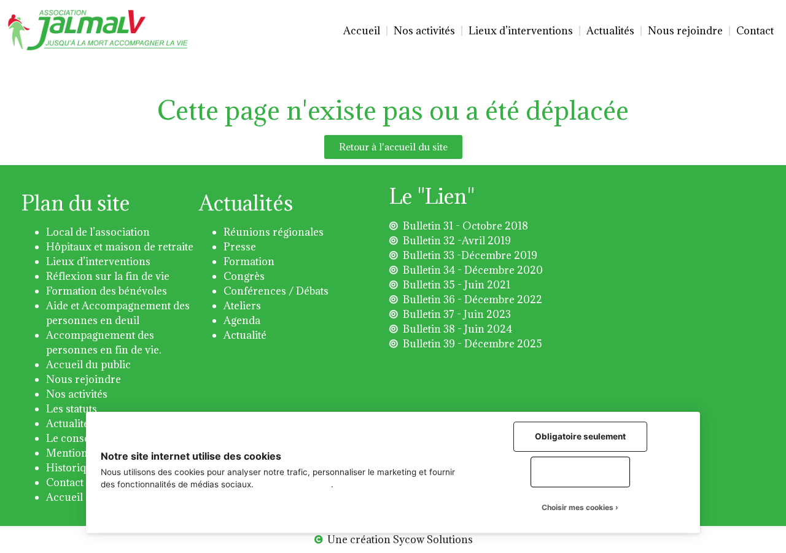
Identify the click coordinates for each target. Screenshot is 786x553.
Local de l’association (98, 232)
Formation (249, 261)
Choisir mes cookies (577, 507)
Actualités (610, 30)
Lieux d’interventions (521, 30)
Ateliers (242, 305)
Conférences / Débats (276, 291)
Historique (72, 467)
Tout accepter (580, 471)
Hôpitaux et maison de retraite (119, 246)
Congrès (244, 276)
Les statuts (71, 409)
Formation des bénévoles (106, 291)
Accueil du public (88, 364)
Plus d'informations (293, 484)
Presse (240, 246)
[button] (393, 147)
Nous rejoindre (685, 30)
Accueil (361, 30)
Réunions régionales (274, 232)
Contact (755, 30)
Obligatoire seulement (580, 436)
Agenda (242, 320)
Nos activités (424, 30)
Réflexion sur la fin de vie (107, 276)
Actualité (245, 335)
